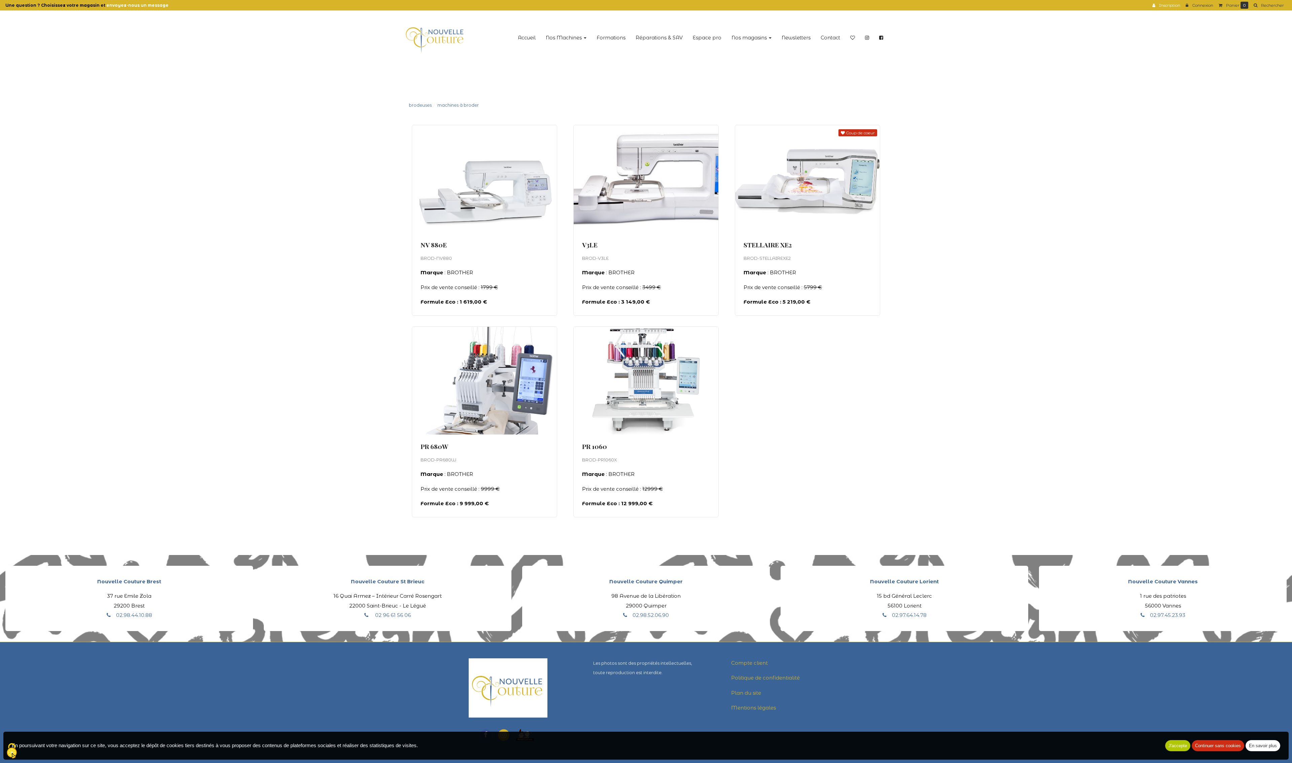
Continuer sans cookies (1218, 745)
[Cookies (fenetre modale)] (12, 751)
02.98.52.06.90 (651, 615)
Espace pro (707, 38)
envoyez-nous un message (137, 5)
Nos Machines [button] (564, 38)
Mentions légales (753, 707)
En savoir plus (498, 231)
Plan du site (746, 693)
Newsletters (796, 38)
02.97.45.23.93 (1167, 615)
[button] (1269, 5)
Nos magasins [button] (749, 38)
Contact (830, 38)
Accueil (527, 38)
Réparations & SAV (659, 38)
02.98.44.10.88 (134, 615)
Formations (611, 38)
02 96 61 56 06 (392, 615)
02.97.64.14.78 (909, 615)
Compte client (749, 663)
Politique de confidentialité (765, 677)
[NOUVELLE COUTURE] (435, 38)
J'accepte (1178, 745)
